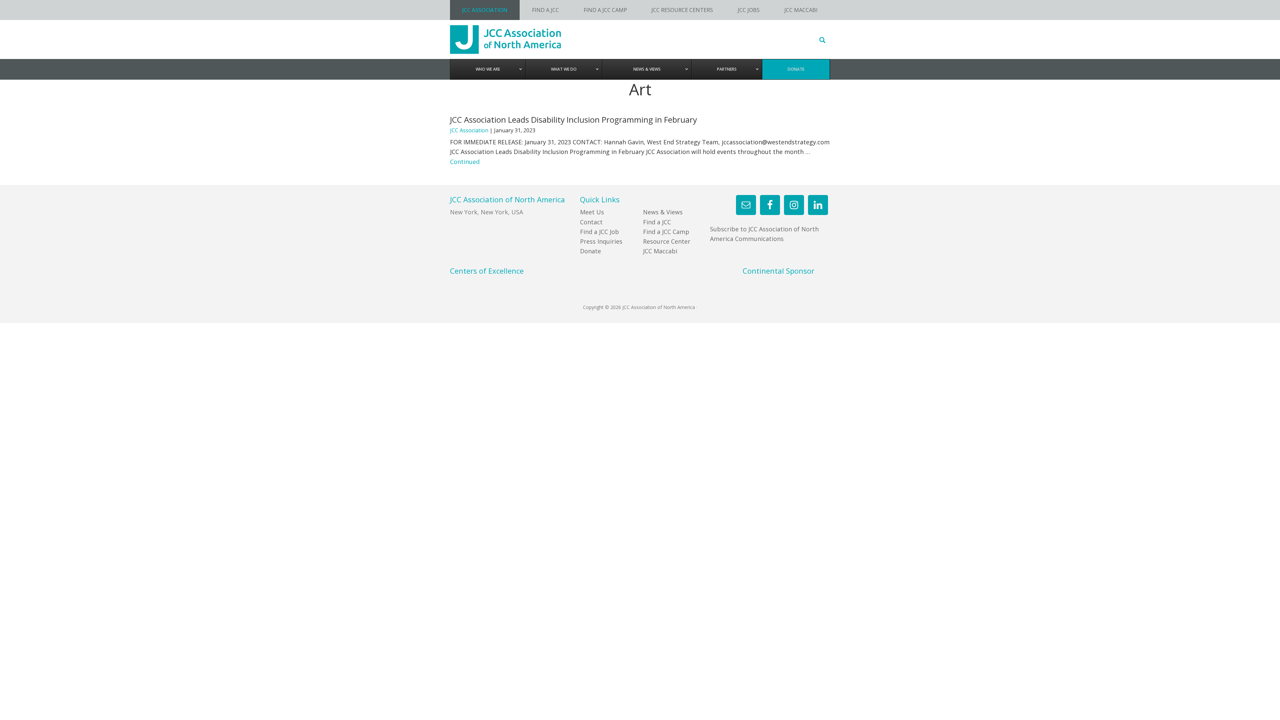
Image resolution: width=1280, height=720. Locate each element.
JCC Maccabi (660, 251)
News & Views (663, 212)
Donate (590, 251)
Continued (465, 162)
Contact (591, 222)
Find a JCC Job (599, 232)
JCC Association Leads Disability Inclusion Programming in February (573, 119)
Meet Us (592, 212)
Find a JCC (657, 222)
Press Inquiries (601, 241)
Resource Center (666, 241)
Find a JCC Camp (666, 232)
